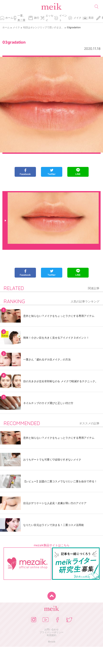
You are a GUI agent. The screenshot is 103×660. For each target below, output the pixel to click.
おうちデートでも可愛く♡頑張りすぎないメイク (52, 459)
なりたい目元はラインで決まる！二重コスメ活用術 (53, 525)
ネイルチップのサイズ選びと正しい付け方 (48, 403)
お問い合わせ (51, 629)
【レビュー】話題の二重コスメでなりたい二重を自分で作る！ (60, 481)
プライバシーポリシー (51, 632)
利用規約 (51, 635)
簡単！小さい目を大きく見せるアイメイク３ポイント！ (56, 337)
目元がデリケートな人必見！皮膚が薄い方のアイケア (54, 503)
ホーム (9, 17)
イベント (63, 18)
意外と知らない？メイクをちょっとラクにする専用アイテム (58, 316)
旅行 (36, 17)
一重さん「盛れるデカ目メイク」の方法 (47, 359)
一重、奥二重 (21, 18)
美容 (91, 17)
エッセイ (49, 18)
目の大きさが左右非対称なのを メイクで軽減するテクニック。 (60, 381)
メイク (77, 17)
